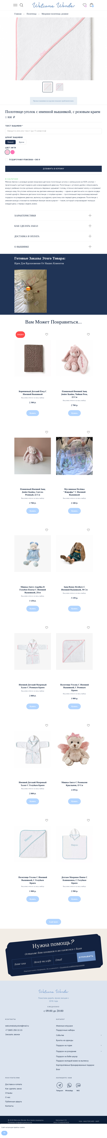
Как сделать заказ (13, 1088)
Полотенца (31, 13)
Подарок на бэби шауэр (67, 1056)
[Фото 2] (59, 87)
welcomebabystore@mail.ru (17, 1026)
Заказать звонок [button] (12, 1034)
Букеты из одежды (64, 1040)
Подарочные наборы (65, 1030)
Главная (17, 13)
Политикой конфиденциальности (72, 966)
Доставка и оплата (13, 1084)
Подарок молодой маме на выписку (72, 1061)
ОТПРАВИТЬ (86, 957)
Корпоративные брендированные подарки (75, 1065)
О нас (7, 1097)
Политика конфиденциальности (20, 1122)
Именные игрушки (64, 1026)
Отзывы (8, 1093)
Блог (58, 1069)
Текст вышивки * (14, 126)
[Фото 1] (47, 87)
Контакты (9, 1106)
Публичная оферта (13, 1101)
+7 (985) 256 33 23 (13, 1030)
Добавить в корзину (53, 169)
